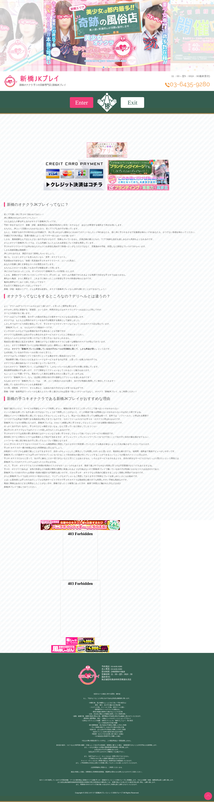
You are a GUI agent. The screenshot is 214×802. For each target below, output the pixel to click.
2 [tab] (107, 67)
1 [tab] (103, 67)
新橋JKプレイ (57, 81)
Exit (132, 102)
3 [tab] (110, 67)
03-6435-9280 (116, 667)
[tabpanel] (107, 35)
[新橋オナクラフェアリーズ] (107, 157)
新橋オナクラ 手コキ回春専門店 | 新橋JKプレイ (42, 85)
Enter (81, 102)
